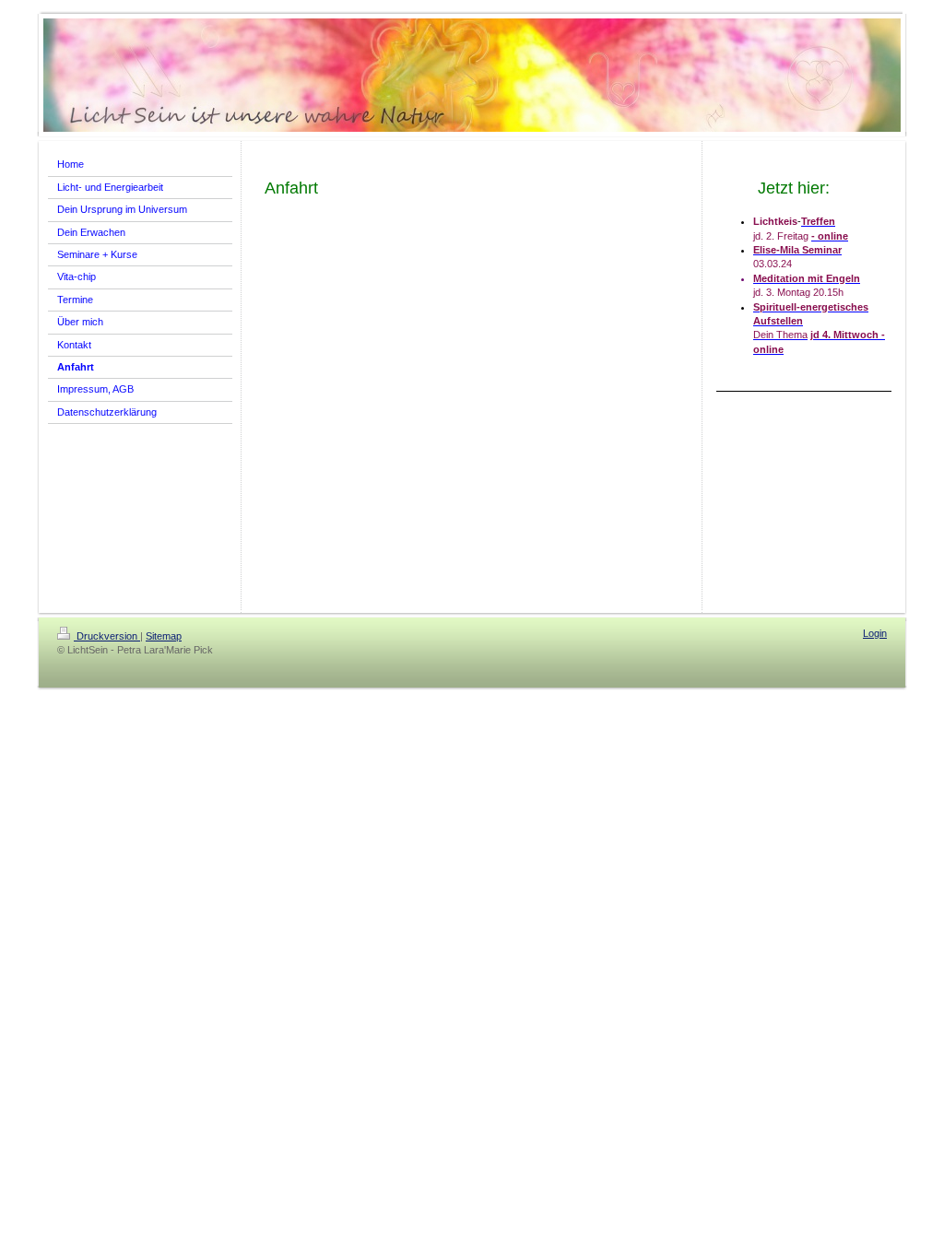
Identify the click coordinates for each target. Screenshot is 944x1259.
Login (875, 633)
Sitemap (164, 635)
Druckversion (107, 635)
